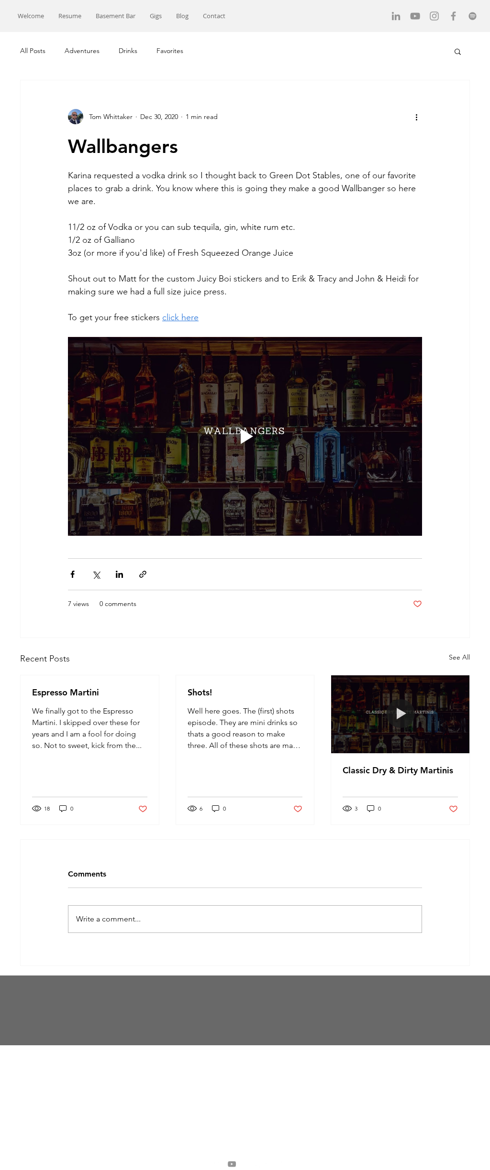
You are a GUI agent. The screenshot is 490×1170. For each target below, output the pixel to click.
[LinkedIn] (396, 16)
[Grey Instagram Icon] (434, 16)
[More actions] (416, 116)
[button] (116, 16)
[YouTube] (415, 16)
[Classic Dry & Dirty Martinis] (400, 714)
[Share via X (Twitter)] (95, 574)
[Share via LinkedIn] (119, 574)
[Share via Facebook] (72, 574)
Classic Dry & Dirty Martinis (398, 770)
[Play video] (245, 436)
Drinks (128, 50)
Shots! (200, 692)
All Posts (32, 50)
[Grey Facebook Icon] (453, 16)
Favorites (169, 50)
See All (459, 657)
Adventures (82, 50)
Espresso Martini (65, 692)
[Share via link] (142, 574)
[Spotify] (473, 16)
